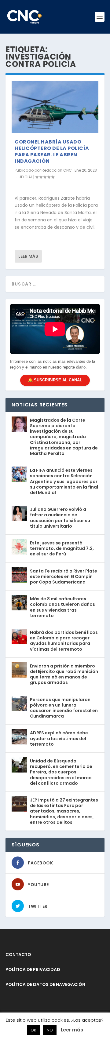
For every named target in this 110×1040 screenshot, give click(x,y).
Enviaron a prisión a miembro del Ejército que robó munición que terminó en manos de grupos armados (64, 674)
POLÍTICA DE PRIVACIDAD (33, 969)
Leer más (28, 256)
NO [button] (50, 1030)
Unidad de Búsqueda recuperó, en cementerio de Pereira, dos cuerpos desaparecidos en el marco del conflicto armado (61, 772)
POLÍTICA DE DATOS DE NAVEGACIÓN (45, 984)
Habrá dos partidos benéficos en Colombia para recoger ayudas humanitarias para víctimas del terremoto (64, 640)
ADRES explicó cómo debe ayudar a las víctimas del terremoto (59, 738)
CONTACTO (18, 954)
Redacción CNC (57, 170)
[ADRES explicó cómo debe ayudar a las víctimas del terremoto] (19, 736)
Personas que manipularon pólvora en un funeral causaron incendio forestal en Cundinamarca (64, 707)
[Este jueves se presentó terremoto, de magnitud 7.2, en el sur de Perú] (19, 547)
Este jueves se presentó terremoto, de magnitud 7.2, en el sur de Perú (62, 548)
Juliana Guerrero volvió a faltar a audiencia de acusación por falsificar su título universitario (60, 517)
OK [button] (33, 1030)
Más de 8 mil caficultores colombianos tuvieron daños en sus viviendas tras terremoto (62, 607)
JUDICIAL (24, 177)
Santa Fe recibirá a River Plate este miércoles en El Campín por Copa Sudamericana (63, 576)
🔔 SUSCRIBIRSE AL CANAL (55, 380)
